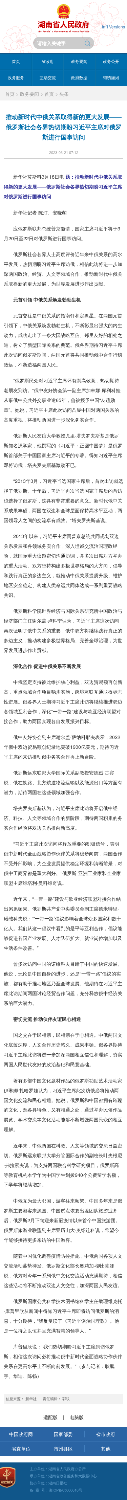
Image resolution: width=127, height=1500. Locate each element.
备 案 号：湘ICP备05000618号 (56, 1490)
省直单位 (21, 1448)
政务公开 (111, 61)
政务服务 (16, 77)
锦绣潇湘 (111, 77)
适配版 (50, 1416)
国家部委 (63, 1433)
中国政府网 (21, 1433)
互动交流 (48, 77)
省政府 (48, 61)
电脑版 (76, 1416)
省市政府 (105, 1433)
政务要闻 (79, 61)
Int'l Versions (113, 26)
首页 (16, 61)
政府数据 (79, 77)
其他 (105, 1448)
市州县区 (63, 1448)
